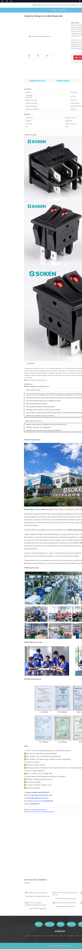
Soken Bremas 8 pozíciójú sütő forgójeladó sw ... (65, 899)
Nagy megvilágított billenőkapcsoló (37, 809)
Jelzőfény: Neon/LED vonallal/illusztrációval (43, 811)
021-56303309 (47, 801)
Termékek (62, 10)
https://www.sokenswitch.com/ (41, 795)
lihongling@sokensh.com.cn (38, 798)
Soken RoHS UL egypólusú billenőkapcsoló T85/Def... (37, 909)
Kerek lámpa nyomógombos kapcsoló (38, 896)
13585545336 (35, 804)
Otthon (53, 10)
